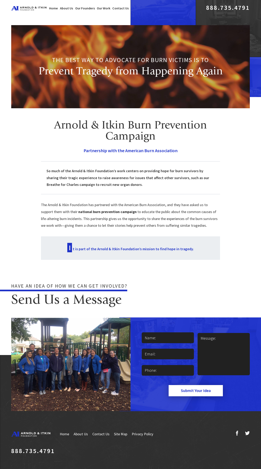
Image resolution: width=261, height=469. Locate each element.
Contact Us (120, 8)
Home (53, 8)
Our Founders (85, 8)
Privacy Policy (142, 434)
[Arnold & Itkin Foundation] (28, 8)
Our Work (103, 8)
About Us (66, 8)
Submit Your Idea (196, 390)
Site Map (120, 434)
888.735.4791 (228, 7)
